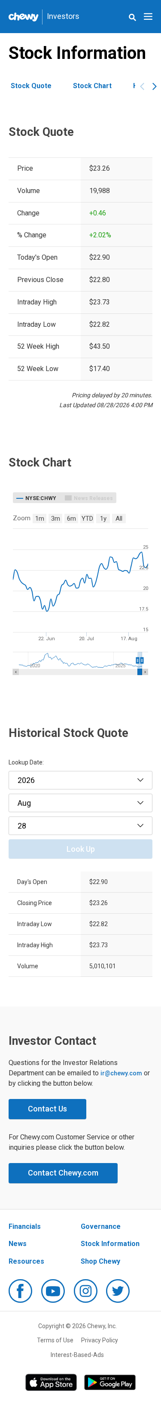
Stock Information (110, 1244)
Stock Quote (31, 86)
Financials (25, 1226)
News (18, 1244)
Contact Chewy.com (63, 1172)
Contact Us (47, 1108)
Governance (101, 1226)
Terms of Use (55, 1340)
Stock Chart (92, 86)
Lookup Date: (26, 762)
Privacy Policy (99, 1340)
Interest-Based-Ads (77, 1354)
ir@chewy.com (121, 1073)
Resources (26, 1261)
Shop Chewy (100, 1261)
